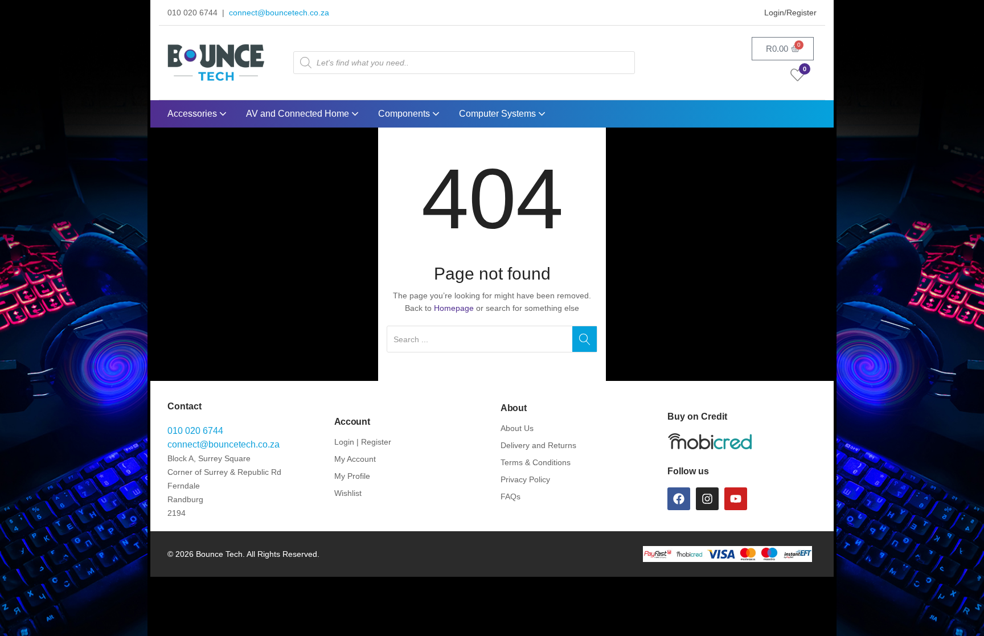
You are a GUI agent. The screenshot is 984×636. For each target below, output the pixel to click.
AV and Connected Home (298, 113)
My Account (355, 458)
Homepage (454, 308)
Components (405, 113)
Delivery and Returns (538, 445)
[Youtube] (735, 498)
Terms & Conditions (536, 462)
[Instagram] (707, 498)
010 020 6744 (195, 431)
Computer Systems (498, 113)
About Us (517, 428)
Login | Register (362, 441)
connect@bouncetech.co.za (279, 12)
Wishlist (348, 493)
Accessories (193, 113)
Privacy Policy (525, 479)
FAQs (510, 496)
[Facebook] (678, 498)
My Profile (352, 476)
